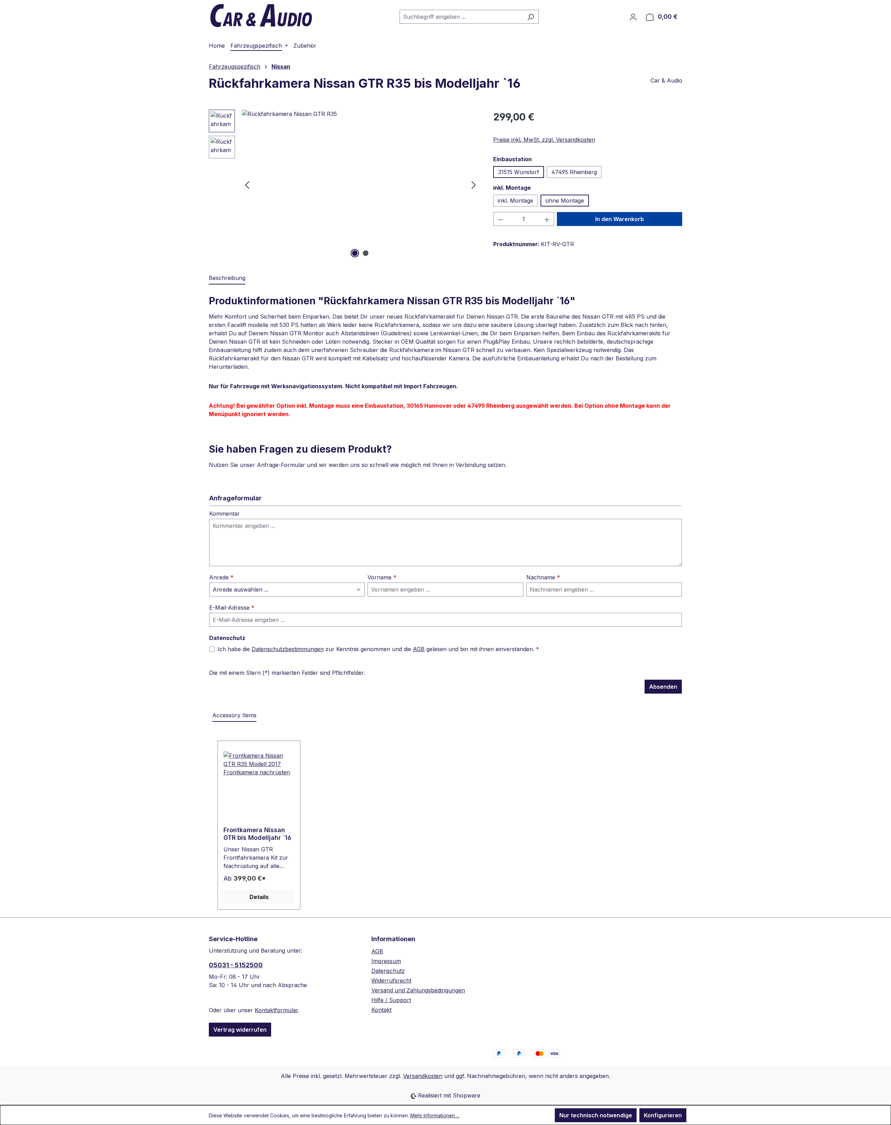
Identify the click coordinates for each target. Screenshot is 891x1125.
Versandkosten (422, 1075)
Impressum (386, 961)
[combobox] (461, 17)
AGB (419, 649)
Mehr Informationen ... (434, 1115)
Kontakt (381, 1009)
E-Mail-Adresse (231, 607)
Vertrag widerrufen (240, 1029)
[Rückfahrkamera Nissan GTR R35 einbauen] (360, 184)
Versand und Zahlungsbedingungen (418, 990)
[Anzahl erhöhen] (547, 219)
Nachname (543, 577)
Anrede (221, 577)
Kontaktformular (276, 1010)
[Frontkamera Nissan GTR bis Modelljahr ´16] (258, 786)
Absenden (663, 686)
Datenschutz (388, 970)
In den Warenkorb (619, 219)
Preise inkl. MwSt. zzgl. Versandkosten (544, 139)
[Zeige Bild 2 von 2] (366, 253)
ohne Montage (564, 200)
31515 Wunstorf (518, 172)
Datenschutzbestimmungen (288, 649)
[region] (344, 184)
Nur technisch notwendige (595, 1115)
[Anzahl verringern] (500, 219)
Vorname (382, 577)
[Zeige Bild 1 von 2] (355, 253)
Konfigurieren (663, 1115)
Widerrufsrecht (391, 980)
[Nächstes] (473, 184)
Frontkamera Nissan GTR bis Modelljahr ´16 (257, 833)
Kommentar (224, 513)
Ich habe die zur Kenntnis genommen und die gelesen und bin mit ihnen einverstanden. (378, 649)
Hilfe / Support (391, 1000)
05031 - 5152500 (236, 965)
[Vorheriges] (247, 184)
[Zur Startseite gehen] (261, 15)
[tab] (227, 278)
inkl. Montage (515, 200)
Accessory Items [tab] (234, 715)
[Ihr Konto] (633, 17)
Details (259, 896)
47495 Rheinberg (574, 172)
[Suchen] (530, 17)
